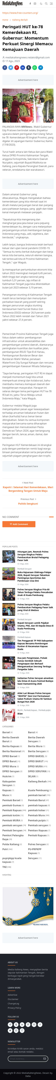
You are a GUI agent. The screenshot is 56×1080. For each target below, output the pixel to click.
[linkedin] (22, 1024)
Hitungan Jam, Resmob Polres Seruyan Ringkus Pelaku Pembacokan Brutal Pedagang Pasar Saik (33, 556)
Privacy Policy (14, 1007)
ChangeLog (13, 1003)
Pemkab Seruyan (24, 569)
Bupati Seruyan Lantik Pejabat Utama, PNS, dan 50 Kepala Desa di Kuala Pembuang (35, 625)
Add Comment (20, 524)
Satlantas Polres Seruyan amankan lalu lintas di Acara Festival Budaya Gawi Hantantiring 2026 (35, 681)
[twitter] (10, 1030)
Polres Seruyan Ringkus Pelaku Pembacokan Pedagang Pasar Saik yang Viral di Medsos (35, 607)
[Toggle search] (46, 3)
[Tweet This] (10, 67)
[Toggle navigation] (51, 3)
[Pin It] (16, 67)
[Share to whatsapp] (34, 67)
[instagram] (35, 3)
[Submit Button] (44, 1058)
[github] (22, 1030)
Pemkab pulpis (45, 710)
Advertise (12, 994)
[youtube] (34, 1024)
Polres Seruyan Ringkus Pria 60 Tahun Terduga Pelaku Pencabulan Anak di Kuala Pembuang (35, 592)
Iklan (20, 713)
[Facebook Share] (4, 67)
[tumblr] (16, 1024)
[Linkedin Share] (22, 67)
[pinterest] (28, 1024)
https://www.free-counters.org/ (20, 12)
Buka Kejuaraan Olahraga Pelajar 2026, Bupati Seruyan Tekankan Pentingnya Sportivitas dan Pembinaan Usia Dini (34, 576)
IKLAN (20, 710)
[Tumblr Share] (28, 67)
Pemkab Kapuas (24, 637)
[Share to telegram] (40, 67)
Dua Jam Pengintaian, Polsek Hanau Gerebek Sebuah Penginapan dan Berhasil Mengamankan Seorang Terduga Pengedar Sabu (34, 664)
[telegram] (10, 1024)
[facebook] (30, 3)
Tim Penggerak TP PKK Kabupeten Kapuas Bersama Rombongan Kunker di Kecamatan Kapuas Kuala (35, 645)
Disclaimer (13, 999)
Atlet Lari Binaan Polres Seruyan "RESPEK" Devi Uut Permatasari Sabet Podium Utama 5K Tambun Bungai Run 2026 (34, 697)
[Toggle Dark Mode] (41, 3)
